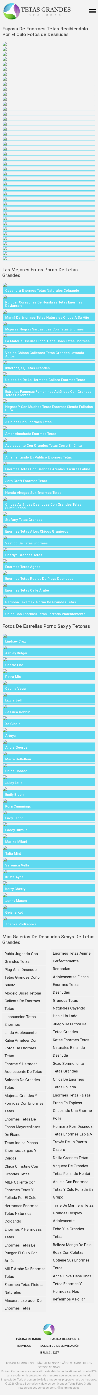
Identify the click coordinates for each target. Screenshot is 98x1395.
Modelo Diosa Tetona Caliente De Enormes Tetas (23, 1001)
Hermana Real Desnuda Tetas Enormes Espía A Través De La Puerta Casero (73, 1138)
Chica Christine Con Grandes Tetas (21, 1170)
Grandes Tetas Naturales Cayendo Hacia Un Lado (69, 1008)
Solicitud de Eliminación (59, 1345)
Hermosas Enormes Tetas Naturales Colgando (22, 1213)
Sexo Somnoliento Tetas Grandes (68, 1067)
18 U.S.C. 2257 (49, 1352)
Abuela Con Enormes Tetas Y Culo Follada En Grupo (73, 1189)
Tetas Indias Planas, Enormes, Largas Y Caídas (22, 1150)
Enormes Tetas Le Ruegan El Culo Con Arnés (21, 1253)
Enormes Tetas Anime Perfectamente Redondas (71, 961)
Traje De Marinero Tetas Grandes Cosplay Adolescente (73, 1213)
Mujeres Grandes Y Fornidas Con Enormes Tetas (24, 1103)
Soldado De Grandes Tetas (22, 1083)
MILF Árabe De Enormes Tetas (25, 1272)
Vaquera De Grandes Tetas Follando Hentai (71, 1170)
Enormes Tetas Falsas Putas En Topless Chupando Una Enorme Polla (72, 1107)
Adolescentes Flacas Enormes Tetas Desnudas (71, 985)
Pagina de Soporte (65, 1339)
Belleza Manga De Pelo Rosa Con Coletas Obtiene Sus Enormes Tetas (72, 1256)
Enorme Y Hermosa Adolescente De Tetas (23, 1068)
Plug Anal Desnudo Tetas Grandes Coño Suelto (22, 977)
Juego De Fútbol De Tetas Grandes (69, 1028)
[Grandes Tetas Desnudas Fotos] (37, 11)
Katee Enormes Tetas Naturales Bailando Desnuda (71, 1048)
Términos (23, 1345)
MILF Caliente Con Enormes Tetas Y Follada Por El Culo (20, 1190)
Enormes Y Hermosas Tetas (23, 1233)
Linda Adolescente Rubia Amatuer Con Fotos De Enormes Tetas (21, 1044)
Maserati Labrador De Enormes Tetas (23, 1304)
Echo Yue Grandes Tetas (68, 1233)
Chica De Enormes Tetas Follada (68, 1083)
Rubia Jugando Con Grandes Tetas (21, 957)
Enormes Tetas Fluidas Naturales (24, 1288)
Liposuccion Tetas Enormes (20, 1020)
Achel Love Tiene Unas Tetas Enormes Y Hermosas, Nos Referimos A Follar (72, 1287)
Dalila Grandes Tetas (70, 1157)
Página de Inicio (28, 1339)
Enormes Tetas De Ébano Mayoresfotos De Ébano (22, 1127)
